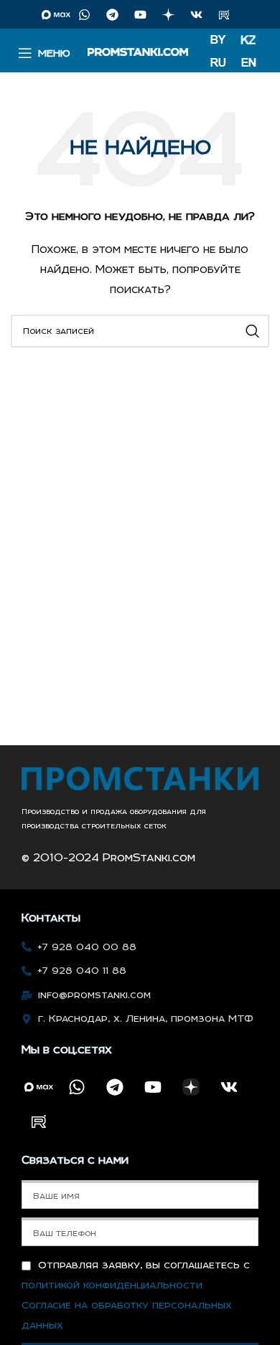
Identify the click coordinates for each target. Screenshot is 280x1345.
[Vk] (196, 14)
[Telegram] (112, 14)
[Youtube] (140, 14)
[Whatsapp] (84, 14)
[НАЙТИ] (252, 331)
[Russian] (220, 63)
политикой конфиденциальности (112, 1285)
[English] (249, 63)
